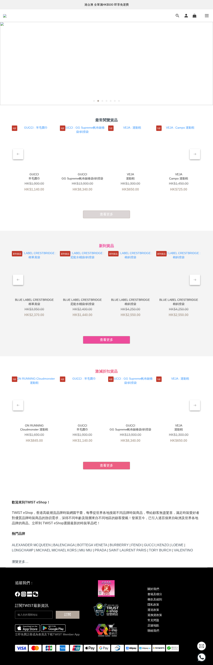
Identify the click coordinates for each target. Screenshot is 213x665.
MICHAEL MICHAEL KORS (56, 550)
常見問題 (153, 620)
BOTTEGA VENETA (92, 545)
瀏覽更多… (20, 561)
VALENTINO (183, 550)
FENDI (136, 545)
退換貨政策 (154, 615)
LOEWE (177, 545)
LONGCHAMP (22, 550)
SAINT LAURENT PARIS (127, 550)
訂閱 (67, 614)
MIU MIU (85, 550)
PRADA (100, 550)
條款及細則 (154, 599)
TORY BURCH (160, 550)
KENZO (163, 545)
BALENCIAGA (64, 545)
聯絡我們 (153, 630)
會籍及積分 (154, 594)
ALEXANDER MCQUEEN (31, 545)
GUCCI (149, 545)
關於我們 (153, 589)
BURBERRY (119, 545)
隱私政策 (153, 604)
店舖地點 (153, 625)
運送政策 (153, 609)
